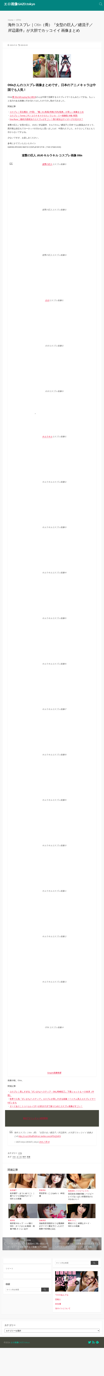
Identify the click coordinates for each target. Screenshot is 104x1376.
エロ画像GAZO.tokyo (20, 1342)
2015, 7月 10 (44, 1142)
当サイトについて (62, 1308)
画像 (28, 1157)
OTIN (18, 20)
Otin (14, 1157)
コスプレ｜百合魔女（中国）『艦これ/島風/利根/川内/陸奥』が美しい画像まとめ (47, 112)
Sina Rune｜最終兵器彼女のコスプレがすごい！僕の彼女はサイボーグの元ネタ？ (46, 119)
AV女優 (58, 1304)
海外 (24, 1157)
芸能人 (58, 1299)
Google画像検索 (54, 1072)
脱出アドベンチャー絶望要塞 (35, 1118)
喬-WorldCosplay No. (21, 97)
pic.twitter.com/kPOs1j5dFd (49, 1136)
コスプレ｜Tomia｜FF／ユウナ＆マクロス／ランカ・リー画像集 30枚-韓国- (44, 115)
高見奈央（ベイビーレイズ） (79, 1191)
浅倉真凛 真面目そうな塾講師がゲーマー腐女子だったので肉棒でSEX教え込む (51, 1226)
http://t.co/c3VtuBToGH (28, 1136)
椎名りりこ (72, 1220)
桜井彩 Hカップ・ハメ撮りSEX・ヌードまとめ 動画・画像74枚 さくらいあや (22, 1226)
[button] (52, 66)
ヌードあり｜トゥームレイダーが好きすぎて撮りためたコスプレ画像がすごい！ (46, 1106)
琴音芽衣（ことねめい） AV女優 (52, 1194)
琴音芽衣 (42, 1190)
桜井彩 (12, 1220)
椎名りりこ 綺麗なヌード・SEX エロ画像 (79, 1224)
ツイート (9, 1268)
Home (10, 20)
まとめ (19, 1157)
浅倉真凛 (42, 1220)
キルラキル (47, 436)
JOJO (47, 300)
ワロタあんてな (61, 1295)
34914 (33, 97)
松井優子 (13, 1190)
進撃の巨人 (47, 164)
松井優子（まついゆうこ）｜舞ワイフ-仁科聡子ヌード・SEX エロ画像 (22, 1196)
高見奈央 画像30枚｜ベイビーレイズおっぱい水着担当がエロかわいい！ (81, 1196)
